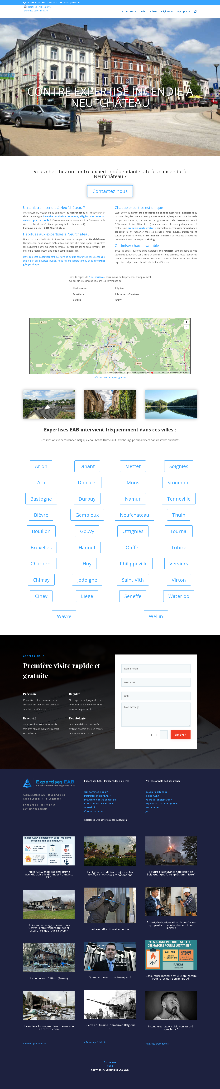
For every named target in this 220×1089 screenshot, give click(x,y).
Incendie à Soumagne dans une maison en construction (49, 1027)
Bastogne (41, 498)
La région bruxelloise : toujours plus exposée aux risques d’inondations (110, 873)
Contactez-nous (93, 811)
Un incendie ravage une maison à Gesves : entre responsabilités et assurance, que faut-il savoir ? (49, 927)
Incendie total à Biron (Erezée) (49, 978)
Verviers (178, 563)
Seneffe (132, 596)
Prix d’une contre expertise (100, 799)
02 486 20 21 (30, 804)
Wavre (64, 616)
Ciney (41, 596)
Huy (87, 563)
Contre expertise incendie (105, 91)
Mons (133, 482)
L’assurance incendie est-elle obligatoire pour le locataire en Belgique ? (171, 977)
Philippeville (134, 563)
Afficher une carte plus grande (110, 377)
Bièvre (41, 515)
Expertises (128, 11)
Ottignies (132, 531)
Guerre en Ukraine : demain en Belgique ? (110, 1026)
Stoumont (178, 482)
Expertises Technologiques (161, 803)
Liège (87, 596)
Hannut (87, 547)
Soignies (178, 466)
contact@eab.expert (35, 808)
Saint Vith (133, 579)
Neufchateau (134, 515)
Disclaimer (110, 1062)
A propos (182, 11)
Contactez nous (110, 191)
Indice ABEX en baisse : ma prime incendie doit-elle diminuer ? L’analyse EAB (48, 874)
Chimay (41, 579)
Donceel (87, 482)
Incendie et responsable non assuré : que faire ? (171, 1028)
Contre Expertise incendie (99, 803)
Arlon (41, 466)
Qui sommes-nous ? (96, 791)
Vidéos (153, 11)
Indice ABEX (152, 795)
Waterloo (178, 596)
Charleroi (41, 563)
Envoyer (180, 735)
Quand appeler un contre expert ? (110, 977)
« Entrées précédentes (34, 1043)
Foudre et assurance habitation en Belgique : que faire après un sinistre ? (171, 873)
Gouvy (87, 531)
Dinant (87, 466)
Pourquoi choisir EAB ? (97, 795)
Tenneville (179, 498)
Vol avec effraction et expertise (110, 929)
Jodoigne (87, 579)
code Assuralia (119, 819)
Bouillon (41, 531)
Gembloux (87, 515)
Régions (165, 11)
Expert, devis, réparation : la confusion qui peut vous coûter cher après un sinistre (171, 925)
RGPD (110, 1065)
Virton (179, 579)
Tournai (179, 531)
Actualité (89, 807)
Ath (41, 482)
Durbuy (87, 498)
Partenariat (152, 807)
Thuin (178, 515)
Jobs (147, 811)
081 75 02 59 (48, 804)
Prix (143, 11)
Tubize (178, 547)
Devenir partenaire (156, 791)
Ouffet (133, 547)
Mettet (133, 466)
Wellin (156, 616)
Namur (133, 498)
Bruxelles (41, 547)
